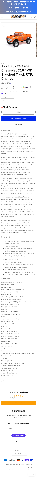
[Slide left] (15, 60)
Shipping (3, 88)
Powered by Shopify (19, 464)
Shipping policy (28, 467)
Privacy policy (10, 467)
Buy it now (18, 124)
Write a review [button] (18, 403)
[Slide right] (22, 60)
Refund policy (29, 464)
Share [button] (5, 381)
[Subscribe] (29, 429)
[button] (2, 17)
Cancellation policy (25, 469)
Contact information (14, 469)
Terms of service (19, 467)
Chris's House (11, 464)
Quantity (3, 97)
